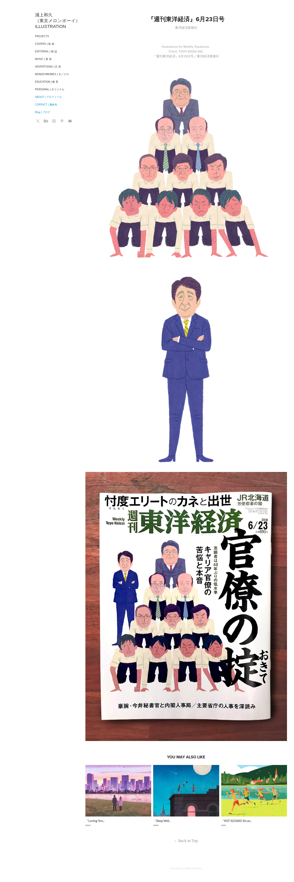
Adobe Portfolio (193, 868)
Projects (42, 36)
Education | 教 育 (46, 81)
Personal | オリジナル (49, 89)
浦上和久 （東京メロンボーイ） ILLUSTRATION (58, 20)
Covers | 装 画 (44, 43)
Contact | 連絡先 (46, 104)
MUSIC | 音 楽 (43, 59)
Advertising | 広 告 (48, 66)
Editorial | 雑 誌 (46, 51)
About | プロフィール (48, 96)
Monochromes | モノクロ (52, 74)
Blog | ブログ (42, 112)
